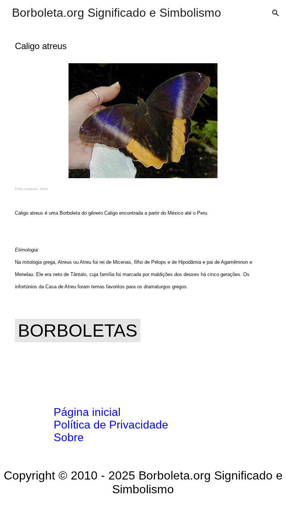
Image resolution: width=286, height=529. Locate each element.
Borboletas (77, 330)
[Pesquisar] (275, 13)
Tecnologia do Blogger (148, 512)
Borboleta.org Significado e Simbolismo (116, 12)
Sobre (69, 437)
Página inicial (87, 412)
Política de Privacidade (111, 425)
